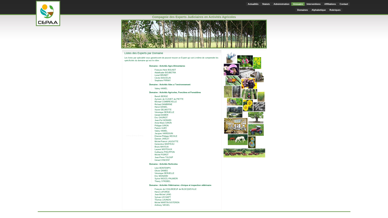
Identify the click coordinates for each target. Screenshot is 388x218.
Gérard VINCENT (162, 160)
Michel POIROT (162, 155)
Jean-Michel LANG (163, 194)
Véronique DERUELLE (164, 112)
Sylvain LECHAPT (163, 197)
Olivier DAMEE (161, 171)
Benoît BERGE (161, 96)
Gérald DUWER (161, 115)
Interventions (314, 4)
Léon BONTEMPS (163, 168)
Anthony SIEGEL (162, 205)
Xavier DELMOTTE (163, 110)
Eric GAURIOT (161, 117)
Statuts (266, 4)
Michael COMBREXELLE (166, 102)
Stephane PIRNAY (163, 80)
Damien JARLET (162, 139)
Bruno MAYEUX (162, 147)
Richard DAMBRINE (163, 104)
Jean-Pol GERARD (163, 120)
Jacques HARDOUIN (164, 133)
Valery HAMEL (161, 88)
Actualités (253, 4)
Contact (344, 4)
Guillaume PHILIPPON (165, 152)
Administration (281, 4)
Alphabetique (319, 10)
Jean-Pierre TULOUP (164, 157)
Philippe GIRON (162, 125)
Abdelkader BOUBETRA (165, 72)
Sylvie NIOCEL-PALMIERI (166, 178)
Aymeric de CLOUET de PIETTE (169, 99)
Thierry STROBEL (163, 181)
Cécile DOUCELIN (163, 78)
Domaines (302, 10)
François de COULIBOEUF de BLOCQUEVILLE (176, 189)
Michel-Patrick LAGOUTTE (166, 141)
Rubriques (335, 10)
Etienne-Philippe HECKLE (166, 136)
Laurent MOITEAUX (163, 149)
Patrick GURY (161, 128)
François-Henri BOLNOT (165, 70)
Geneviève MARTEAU (164, 144)
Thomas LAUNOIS (163, 200)
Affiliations (330, 4)
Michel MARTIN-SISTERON (167, 202)
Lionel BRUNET (161, 75)
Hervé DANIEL (161, 107)
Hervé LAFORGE (162, 192)
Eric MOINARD (161, 176)
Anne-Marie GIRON (163, 123)
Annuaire (298, 4)
